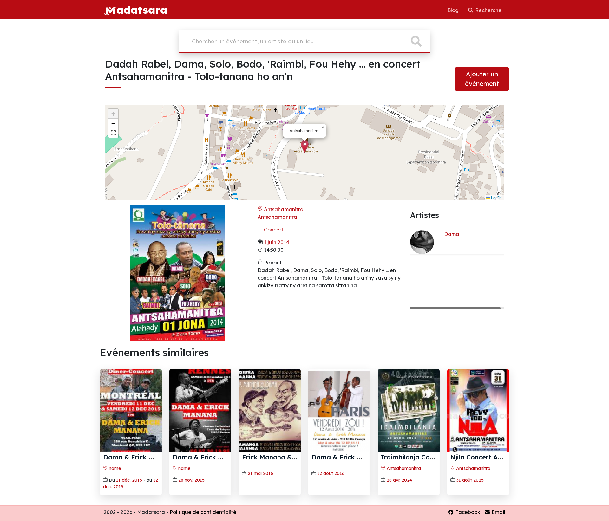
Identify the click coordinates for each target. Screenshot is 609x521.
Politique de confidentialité (203, 512)
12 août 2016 (330, 473)
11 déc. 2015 (129, 480)
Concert (273, 229)
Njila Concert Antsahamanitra (497, 457)
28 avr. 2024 (399, 480)
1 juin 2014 (276, 242)
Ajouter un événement (482, 79)
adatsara (141, 9)
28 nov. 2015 (191, 480)
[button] (305, 146)
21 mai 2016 (260, 473)
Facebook (467, 512)
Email (497, 512)
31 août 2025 (470, 480)
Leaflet (496, 197)
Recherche (487, 10)
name (114, 468)
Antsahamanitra (283, 209)
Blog (453, 10)
